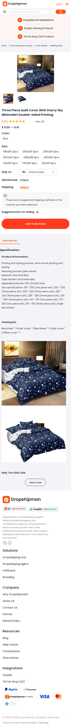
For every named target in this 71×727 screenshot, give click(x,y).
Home (4, 45)
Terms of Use (11, 722)
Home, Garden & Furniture (21, 45)
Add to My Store (35, 223)
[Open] (53, 172)
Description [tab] (10, 240)
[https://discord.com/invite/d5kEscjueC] (10, 543)
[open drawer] (67, 4)
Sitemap (44, 722)
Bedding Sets (56, 45)
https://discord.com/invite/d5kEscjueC (10, 543)
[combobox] (33, 172)
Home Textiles (41, 45)
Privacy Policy (29, 722)
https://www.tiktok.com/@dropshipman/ (5, 543)
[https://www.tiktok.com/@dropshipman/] (5, 543)
